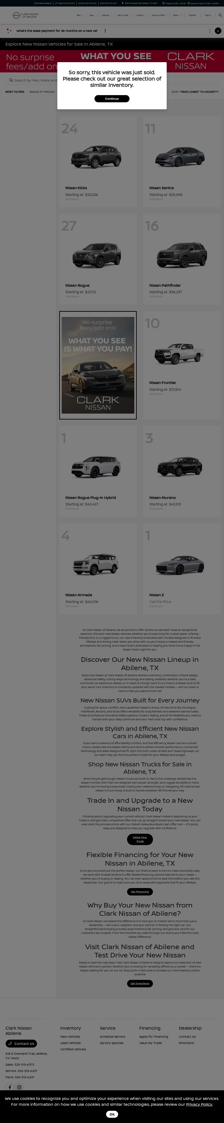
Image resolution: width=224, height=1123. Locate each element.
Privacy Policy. (199, 1104)
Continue (112, 99)
